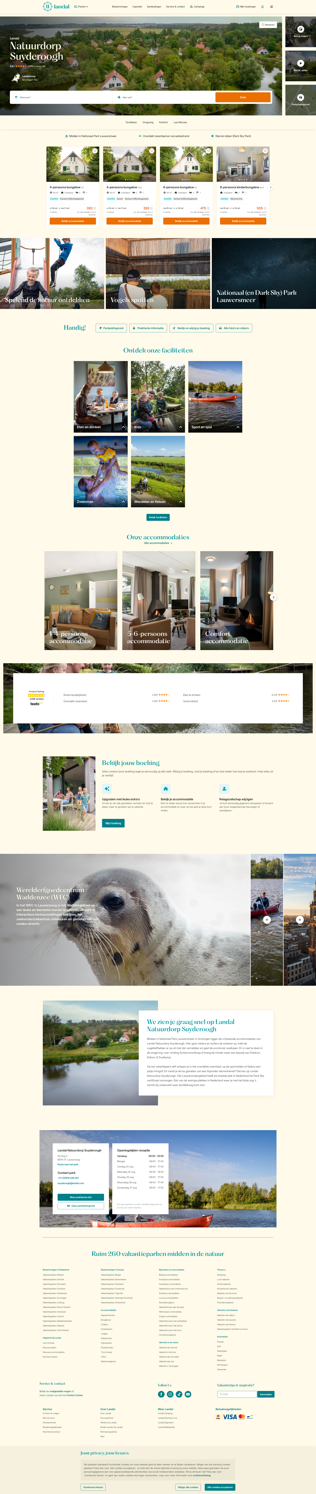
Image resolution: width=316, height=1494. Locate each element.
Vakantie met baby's (226, 1315)
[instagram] (170, 1396)
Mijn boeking (113, 823)
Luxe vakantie (223, 1279)
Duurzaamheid (106, 1418)
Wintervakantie (224, 1284)
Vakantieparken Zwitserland (113, 1302)
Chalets (104, 1324)
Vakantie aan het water (169, 1357)
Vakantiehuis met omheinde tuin (173, 1288)
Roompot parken (50, 1357)
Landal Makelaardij (166, 1427)
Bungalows (106, 1320)
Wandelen (221, 1360)
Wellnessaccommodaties (170, 1312)
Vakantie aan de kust (168, 1347)
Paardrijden (222, 1351)
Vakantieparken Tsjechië (112, 1293)
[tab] (125, 920)
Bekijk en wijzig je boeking (194, 328)
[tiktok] (179, 1396)
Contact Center (74, 1395)
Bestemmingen (120, 6)
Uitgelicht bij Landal (52, 1338)
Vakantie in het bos (167, 1352)
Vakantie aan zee (166, 1361)
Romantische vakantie (227, 1288)
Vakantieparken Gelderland (55, 1293)
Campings (199, 6)
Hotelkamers (106, 1329)
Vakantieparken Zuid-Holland (56, 1330)
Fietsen (220, 1342)
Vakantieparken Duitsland (112, 1284)
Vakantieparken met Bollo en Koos (232, 1329)
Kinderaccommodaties (169, 1293)
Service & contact (175, 6)
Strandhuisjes (107, 1347)
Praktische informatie (150, 328)
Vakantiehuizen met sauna (170, 1325)
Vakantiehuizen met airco (170, 1330)
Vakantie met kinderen (227, 1310)
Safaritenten (106, 1338)
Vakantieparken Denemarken (113, 1279)
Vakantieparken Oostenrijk (112, 1288)
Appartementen (108, 1315)
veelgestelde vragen (60, 1391)
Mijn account (49, 1418)
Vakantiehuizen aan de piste (171, 1307)
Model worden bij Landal (111, 1427)
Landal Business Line (167, 1418)
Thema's (221, 1269)
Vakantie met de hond (227, 1293)
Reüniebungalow (166, 1302)
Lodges (104, 1333)
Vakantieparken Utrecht (53, 1316)
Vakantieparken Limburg (53, 1302)
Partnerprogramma (108, 1432)
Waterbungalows (108, 1361)
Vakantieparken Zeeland (53, 1325)
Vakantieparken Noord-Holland (56, 1307)
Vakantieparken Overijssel (54, 1312)
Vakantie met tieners (226, 1324)
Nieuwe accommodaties (54, 1352)
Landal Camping (165, 1413)
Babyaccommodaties (168, 1275)
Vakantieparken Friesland (54, 1288)
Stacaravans (106, 1343)
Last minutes (48, 1343)
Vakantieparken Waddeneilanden (57, 1321)
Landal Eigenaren (165, 1422)
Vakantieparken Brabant (53, 1275)
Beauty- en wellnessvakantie (230, 1298)
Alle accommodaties (156, 543)
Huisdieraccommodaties (170, 1284)
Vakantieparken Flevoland (54, 1284)
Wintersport (222, 1365)
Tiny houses (106, 1352)
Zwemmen (221, 1369)
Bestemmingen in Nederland (56, 1269)
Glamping (221, 1275)
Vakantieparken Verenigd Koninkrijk (116, 1298)
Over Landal (105, 1413)
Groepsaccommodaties (169, 1279)
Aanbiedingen (154, 6)
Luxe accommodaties (168, 1298)
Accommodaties (108, 1310)
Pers (102, 1436)
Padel (219, 1355)
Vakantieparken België (111, 1275)
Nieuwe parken (49, 1347)
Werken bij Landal (108, 1422)
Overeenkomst (49, 1422)
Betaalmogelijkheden (52, 1427)
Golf (219, 1346)
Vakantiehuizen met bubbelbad (173, 1321)
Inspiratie (137, 6)
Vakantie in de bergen (168, 1366)
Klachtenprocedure (51, 1432)
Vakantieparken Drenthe (53, 1279)
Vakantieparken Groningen (54, 1298)
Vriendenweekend (225, 1302)
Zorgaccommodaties (168, 1316)
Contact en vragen (51, 1413)
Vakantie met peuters (226, 1320)
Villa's (103, 1357)
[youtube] (188, 1396)
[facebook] (161, 1396)
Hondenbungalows (167, 1335)
